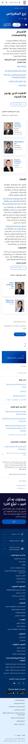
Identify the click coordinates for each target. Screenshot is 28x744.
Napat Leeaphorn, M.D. (19, 142)
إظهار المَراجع (22, 373)
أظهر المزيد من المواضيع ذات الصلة (17, 400)
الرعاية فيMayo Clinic (7, 24)
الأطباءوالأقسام (16, 24)
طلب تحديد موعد (20, 334)
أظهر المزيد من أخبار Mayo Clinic (17, 435)
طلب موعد (20, 18)
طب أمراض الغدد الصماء (17, 81)
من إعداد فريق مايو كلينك (19, 321)
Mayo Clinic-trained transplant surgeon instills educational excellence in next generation (15, 428)
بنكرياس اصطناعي (15, 210)
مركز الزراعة (22, 85)
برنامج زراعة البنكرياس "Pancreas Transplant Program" (15, 76)
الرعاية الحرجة (21, 66)
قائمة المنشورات (17, 252)
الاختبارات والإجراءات (19, 8)
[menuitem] (23, 24)
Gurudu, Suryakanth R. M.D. (10, 284)
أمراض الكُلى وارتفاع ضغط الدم (15, 71)
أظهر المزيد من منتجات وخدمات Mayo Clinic (16, 454)
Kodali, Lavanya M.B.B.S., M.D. (9, 301)
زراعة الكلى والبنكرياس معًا (11, 204)
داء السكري (23, 391)
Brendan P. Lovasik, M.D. (17, 161)
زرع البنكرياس (16, 14)
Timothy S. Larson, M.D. (17, 124)
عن (24, 24)
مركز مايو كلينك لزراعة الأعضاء (13, 199)
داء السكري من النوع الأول (19, 395)
